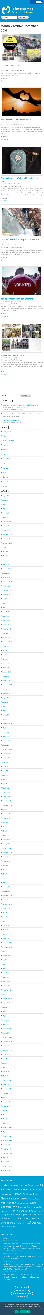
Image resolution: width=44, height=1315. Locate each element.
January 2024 (6, 625)
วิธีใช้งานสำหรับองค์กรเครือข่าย (22, 1293)
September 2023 (7, 642)
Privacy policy (25, 1312)
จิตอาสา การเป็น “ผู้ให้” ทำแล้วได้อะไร (16, 119)
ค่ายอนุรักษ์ (23, 1189)
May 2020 (5, 779)
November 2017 (7, 895)
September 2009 (7, 1153)
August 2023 (6, 646)
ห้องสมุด (5, 468)
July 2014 (5, 1059)
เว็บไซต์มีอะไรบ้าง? (21, 1287)
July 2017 (5, 913)
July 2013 (5, 1110)
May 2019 (5, 831)
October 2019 (6, 809)
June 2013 (5, 1115)
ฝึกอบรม (13, 1215)
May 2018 (5, 874)
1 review (5, 186)
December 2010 (7, 1140)
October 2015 (6, 994)
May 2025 (5, 556)
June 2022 (5, 706)
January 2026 (6, 526)
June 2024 (5, 603)
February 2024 (6, 620)
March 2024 (5, 616)
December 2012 (7, 1127)
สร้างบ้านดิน (36, 1214)
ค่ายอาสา (31, 1189)
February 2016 (6, 981)
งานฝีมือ (29, 1194)
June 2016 (5, 964)
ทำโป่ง (27, 1207)
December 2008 (7, 1166)
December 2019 (7, 801)
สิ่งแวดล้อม (14, 1219)
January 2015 (6, 1033)
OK (16, 1312)
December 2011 (7, 1136)
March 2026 (5, 517)
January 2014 (6, 1084)
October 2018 (6, 857)
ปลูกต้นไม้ (39, 1207)
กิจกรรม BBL (15, 1185)
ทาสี (34, 1202)
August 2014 (6, 1054)
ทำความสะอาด (9, 1206)
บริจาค (4, 454)
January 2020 (6, 797)
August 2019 (6, 818)
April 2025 (5, 560)
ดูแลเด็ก (29, 1203)
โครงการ (5, 486)
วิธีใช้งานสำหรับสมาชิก (22, 1290)
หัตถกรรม (23, 1218)
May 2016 (5, 968)
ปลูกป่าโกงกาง (37, 1211)
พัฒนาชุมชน (22, 1214)
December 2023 (7, 629)
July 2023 (5, 650)
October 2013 (6, 1097)
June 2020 (5, 775)
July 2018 (5, 865)
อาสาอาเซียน (25, 1223)
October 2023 (6, 638)
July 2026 (5, 500)
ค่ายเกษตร (39, 1189)
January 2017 (6, 938)
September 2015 (7, 999)
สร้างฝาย (5, 1218)
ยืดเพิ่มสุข (5, 1238)
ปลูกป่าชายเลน (26, 1210)
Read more (4, 78)
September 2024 (7, 590)
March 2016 (5, 977)
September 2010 (7, 1145)
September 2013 (7, 1102)
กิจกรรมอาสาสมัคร (8, 440)
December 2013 (7, 1089)
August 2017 (6, 908)
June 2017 (5, 917)
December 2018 (7, 848)
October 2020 (6, 758)
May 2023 (5, 659)
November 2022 (7, 685)
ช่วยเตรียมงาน (36, 1199)
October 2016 (6, 951)
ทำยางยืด (21, 1207)
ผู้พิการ (7, 1214)
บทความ (5, 81)
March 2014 (5, 1076)
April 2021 (5, 732)
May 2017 (5, 921)
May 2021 (5, 728)
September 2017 (7, 904)
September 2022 (7, 693)
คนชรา (37, 1185)
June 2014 (5, 1063)
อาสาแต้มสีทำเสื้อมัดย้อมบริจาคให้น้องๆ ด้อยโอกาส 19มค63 (20, 414)
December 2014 (7, 1037)
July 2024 (5, 599)
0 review (5, 70)
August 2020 (6, 766)
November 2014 (7, 1042)
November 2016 (7, 947)
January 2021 (6, 745)
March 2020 (5, 788)
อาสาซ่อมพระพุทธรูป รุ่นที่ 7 (11, 420)
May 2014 (5, 1067)
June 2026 (5, 504)
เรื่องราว (5, 477)
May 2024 (5, 607)
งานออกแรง (14, 1198)
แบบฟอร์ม (5, 482)
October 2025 (6, 539)
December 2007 (7, 1170)
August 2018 (6, 861)
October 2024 (6, 586)
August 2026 (6, 496)
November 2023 (7, 633)
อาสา (4, 473)
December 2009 (7, 1149)
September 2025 (7, 543)
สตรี (30, 1215)
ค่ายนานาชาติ (13, 1189)
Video (4, 436)
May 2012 (5, 1132)
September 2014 (7, 1050)
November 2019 (7, 805)
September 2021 (7, 723)
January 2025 (6, 573)
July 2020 (5, 771)
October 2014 (6, 1046)
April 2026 (5, 513)
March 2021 (5, 736)
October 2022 (6, 689)
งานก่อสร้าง (9, 1194)
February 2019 (6, 840)
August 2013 (6, 1106)
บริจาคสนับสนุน (22, 1296)
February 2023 (6, 672)
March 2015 (5, 1024)
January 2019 (6, 844)
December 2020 (7, 749)
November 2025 (7, 534)
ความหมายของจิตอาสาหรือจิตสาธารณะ (17, 298)
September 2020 (7, 762)
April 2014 (5, 1072)
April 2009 (5, 1162)
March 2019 (5, 835)
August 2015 (6, 1003)
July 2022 (5, 702)
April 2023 (5, 663)
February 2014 (6, 1080)
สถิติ (3, 463)
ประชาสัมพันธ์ (7, 459)
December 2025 (7, 530)
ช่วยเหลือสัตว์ (8, 1202)
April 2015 (5, 1020)
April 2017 (5, 925)
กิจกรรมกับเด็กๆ (27, 1185)
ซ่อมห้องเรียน (20, 1203)
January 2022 (6, 715)
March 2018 (5, 882)
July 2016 (5, 960)
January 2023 (6, 676)
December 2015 (7, 990)
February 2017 (6, 934)
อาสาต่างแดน (15, 1223)
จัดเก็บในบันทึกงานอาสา (17, 70)
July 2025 (5, 552)
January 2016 (6, 986)
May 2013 (5, 1119)
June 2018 (5, 870)
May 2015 (5, 1016)
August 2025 (6, 547)
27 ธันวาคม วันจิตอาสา (10, 65)
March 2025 (5, 564)
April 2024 (5, 612)
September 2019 (7, 814)
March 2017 (5, 930)
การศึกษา (5, 1185)
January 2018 (6, 891)
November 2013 (7, 1093)
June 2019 (5, 827)
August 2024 (6, 595)
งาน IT (2, 1194)
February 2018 (6, 887)
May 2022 (5, 711)
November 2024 (7, 582)
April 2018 (5, 878)
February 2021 (6, 741)
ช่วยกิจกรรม (26, 1199)
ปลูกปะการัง (5, 1211)
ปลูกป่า (15, 1210)
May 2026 (5, 509)
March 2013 (5, 1123)
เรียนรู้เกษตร (11, 1226)
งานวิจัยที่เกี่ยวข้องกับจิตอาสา (13, 355)
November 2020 (7, 754)
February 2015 (6, 1029)
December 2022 (7, 680)
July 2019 (5, 822)
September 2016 (7, 956)
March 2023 (5, 668)
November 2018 (7, 852)
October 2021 (6, 719)
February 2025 (6, 569)
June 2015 (5, 1011)
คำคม (4, 445)
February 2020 (6, 792)
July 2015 (5, 1007)
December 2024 (7, 577)
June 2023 (5, 655)
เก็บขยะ (33, 1222)
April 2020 (5, 784)
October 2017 (6, 900)
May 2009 (5, 1158)
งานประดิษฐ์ (21, 1193)
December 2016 (7, 943)
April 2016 (5, 973)
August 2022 (6, 698)
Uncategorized (6, 432)
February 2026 (6, 521)
